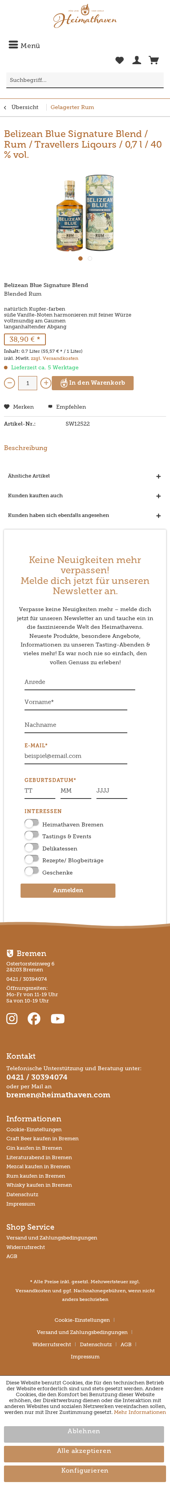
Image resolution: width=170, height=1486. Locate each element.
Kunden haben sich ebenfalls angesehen (58, 515)
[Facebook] (35, 1019)
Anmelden (68, 891)
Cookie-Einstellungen (34, 1129)
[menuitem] (85, 46)
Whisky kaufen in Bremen (39, 1185)
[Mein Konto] (137, 62)
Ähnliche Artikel (29, 476)
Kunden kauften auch (35, 495)
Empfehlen (70, 407)
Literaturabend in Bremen (39, 1157)
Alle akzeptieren (84, 1451)
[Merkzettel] (120, 64)
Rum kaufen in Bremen (35, 1176)
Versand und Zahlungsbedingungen (51, 1238)
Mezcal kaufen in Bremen (38, 1166)
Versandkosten (33, 1290)
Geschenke (57, 872)
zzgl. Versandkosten (54, 358)
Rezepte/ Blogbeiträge (73, 860)
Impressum (20, 1204)
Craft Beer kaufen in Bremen (42, 1138)
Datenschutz (22, 1194)
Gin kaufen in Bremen (34, 1148)
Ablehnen (84, 1432)
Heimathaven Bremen (73, 824)
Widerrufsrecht (25, 1247)
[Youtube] (58, 1019)
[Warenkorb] (154, 62)
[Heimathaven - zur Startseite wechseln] (85, 16)
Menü (29, 46)
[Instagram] (13, 1019)
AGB (11, 1256)
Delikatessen (59, 848)
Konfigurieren (85, 1471)
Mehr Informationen (140, 1412)
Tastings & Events (66, 836)
